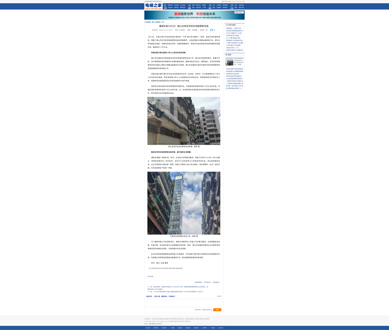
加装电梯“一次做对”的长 (233, 28)
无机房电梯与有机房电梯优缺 (234, 58)
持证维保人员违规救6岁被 (234, 40)
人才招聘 (172, 328)
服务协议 (188, 328)
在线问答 (241, 5)
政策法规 (182, 7)
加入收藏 (242, 1)
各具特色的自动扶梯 (232, 74)
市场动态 (176, 5)
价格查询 (198, 7)
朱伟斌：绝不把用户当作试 (234, 86)
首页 (153, 22)
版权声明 (155, 328)
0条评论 (219, 296)
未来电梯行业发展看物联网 (234, 71)
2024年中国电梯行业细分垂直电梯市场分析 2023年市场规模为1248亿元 (178, 291)
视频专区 (176, 7)
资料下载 (241, 7)
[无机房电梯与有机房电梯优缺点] (229, 65)
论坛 (236, 5)
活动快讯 (170, 7)
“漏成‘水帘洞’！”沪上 (232, 48)
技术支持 (220, 328)
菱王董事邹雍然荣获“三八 (234, 88)
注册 (232, 1)
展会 (214, 7)
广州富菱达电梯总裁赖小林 (234, 83)
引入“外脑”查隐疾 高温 (233, 38)
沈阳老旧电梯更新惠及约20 (234, 31)
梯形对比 (198, 5)
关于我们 (147, 328)
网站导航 (196, 328)
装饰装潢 (225, 5)
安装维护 (218, 7)
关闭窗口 (216, 282)
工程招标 (218, 5)
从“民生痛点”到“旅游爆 (233, 45)
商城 (193, 7)
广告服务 (212, 328)
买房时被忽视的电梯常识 (234, 76)
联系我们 (180, 328)
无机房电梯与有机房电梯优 (234, 69)
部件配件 (225, 7)
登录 (227, 1)
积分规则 (164, 328)
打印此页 (207, 282)
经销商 (204, 5)
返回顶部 (198, 282)
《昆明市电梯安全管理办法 (234, 81)
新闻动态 (170, 5)
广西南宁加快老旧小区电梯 (234, 43)
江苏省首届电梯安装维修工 (234, 78)
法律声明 (204, 328)
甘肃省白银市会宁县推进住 (234, 50)
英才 (214, 5)
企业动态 (182, 5)
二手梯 (204, 7)
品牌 (193, 5)
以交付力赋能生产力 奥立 (234, 33)
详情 (239, 64)
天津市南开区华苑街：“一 (234, 35)
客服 (236, 7)
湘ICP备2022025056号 (155, 324)
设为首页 (236, 1)
